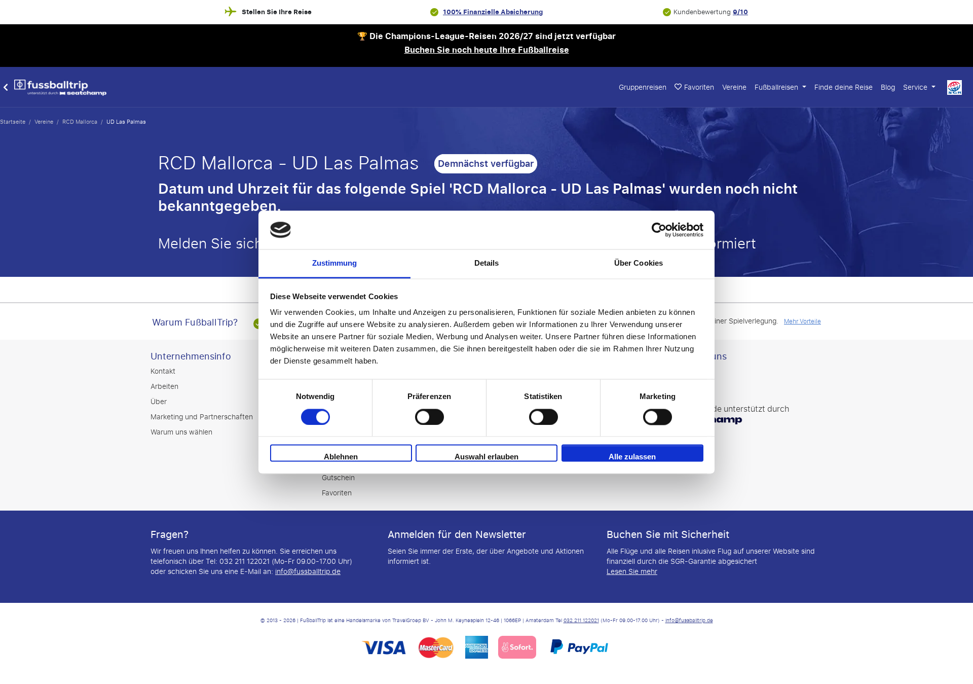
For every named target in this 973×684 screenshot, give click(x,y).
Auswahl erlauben (486, 457)
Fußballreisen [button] (777, 87)
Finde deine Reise (843, 87)
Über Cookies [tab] (638, 263)
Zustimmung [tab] (334, 263)
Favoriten (337, 493)
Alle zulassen (632, 457)
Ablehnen (341, 457)
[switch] (429, 417)
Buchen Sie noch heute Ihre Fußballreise (486, 50)
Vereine (734, 87)
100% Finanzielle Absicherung (493, 12)
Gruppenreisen (642, 87)
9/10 (740, 12)
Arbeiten (164, 386)
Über (159, 401)
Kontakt (163, 371)
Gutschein (338, 478)
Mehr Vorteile (802, 321)
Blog (888, 87)
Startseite (12, 122)
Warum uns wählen (181, 432)
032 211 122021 (581, 620)
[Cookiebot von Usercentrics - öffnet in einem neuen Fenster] (659, 229)
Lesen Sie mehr (632, 571)
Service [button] (916, 87)
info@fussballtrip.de (308, 571)
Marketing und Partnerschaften (202, 417)
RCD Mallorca (79, 122)
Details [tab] (486, 263)
